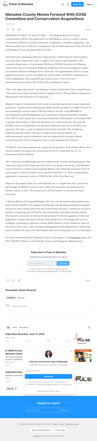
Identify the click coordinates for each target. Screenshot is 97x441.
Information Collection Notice (47, 384)
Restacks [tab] (21, 298)
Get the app (60, 430)
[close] (71, 351)
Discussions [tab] (23, 327)
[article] (48, 339)
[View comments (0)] (13, 29)
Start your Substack (42, 430)
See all (10, 388)
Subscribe (77, 4)
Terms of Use (59, 382)
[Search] (62, 4)
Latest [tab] (14, 327)
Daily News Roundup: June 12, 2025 (24, 334)
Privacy (55, 424)
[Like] (7, 29)
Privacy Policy (66, 384)
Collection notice (72, 424)
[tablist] (15, 297)
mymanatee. (75, 237)
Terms (61, 424)
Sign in (90, 4)
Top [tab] (8, 327)
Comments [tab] (11, 298)
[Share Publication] (68, 4)
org (82, 237)
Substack (36, 436)
